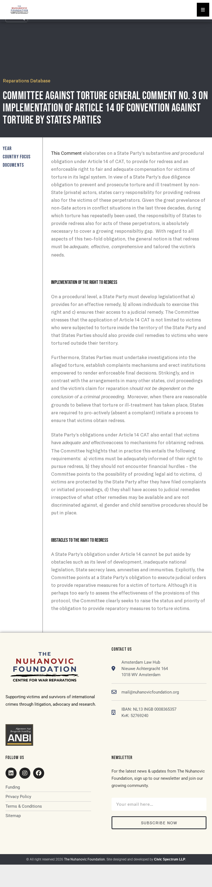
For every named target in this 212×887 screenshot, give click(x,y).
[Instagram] (24, 773)
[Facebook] (38, 773)
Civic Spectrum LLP (169, 859)
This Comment (66, 153)
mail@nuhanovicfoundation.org (150, 692)
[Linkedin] (11, 773)
